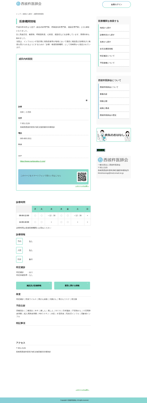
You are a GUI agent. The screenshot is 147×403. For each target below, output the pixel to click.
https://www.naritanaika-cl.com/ (32, 161)
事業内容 (103, 94)
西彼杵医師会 (31, 3)
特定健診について (107, 56)
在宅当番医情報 (106, 49)
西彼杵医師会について (109, 87)
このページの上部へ (82, 186)
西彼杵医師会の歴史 (108, 115)
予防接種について (107, 63)
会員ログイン (116, 4)
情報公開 (103, 101)
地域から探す (105, 28)
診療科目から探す (107, 35)
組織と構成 (104, 108)
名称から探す (105, 42)
